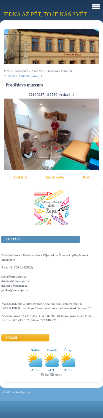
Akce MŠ (37, 70)
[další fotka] (90, 134)
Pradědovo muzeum (59, 70)
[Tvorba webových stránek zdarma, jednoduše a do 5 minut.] (30, 392)
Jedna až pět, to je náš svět (45, 14)
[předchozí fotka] (13, 134)
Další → (88, 177)
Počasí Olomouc (51, 374)
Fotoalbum (21, 70)
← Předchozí (18, 177)
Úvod (7, 70)
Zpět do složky (55, 177)
